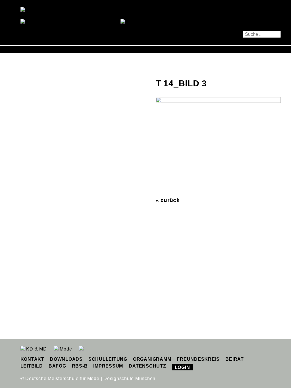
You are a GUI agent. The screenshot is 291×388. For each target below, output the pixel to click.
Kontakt (32, 359)
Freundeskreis (198, 359)
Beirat (234, 359)
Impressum (108, 366)
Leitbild (31, 366)
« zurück (168, 200)
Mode (65, 349)
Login (182, 367)
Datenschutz (147, 366)
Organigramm (152, 359)
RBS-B (80, 366)
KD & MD (36, 349)
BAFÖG (57, 366)
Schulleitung (107, 359)
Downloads (66, 359)
